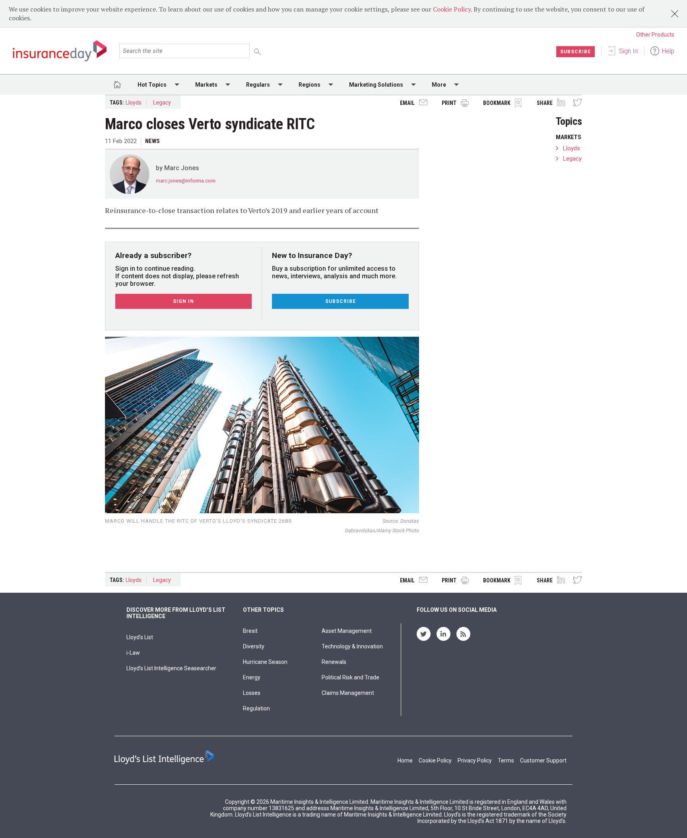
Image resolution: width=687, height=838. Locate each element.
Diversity (253, 646)
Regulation (256, 708)
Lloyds (134, 102)
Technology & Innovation (352, 646)
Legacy (162, 102)
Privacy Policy (475, 760)
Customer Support (543, 760)
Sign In (628, 51)
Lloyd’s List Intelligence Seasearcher (171, 668)
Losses (251, 693)
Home (405, 760)
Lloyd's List (139, 637)
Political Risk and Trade (350, 677)
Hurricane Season (265, 662)
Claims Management (348, 693)
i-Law (133, 653)
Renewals (334, 662)
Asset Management (347, 631)
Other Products (655, 34)
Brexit (250, 631)
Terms (506, 760)
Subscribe (575, 51)
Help (668, 51)
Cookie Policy (452, 9)
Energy (251, 677)
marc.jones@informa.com (185, 181)
